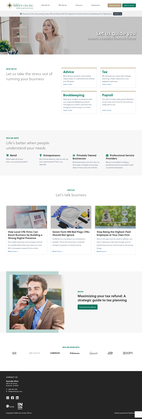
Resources (79, 5)
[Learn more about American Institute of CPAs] (10, 406)
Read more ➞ (26, 251)
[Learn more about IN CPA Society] (20, 406)
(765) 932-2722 (12, 389)
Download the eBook (88, 307)
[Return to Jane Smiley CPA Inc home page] (20, 5)
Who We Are (63, 5)
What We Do (45, 5)
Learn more (73, 84)
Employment (95, 5)
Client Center (114, 5)
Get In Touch (129, 5)
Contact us (117, 14)
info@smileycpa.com (15, 391)
